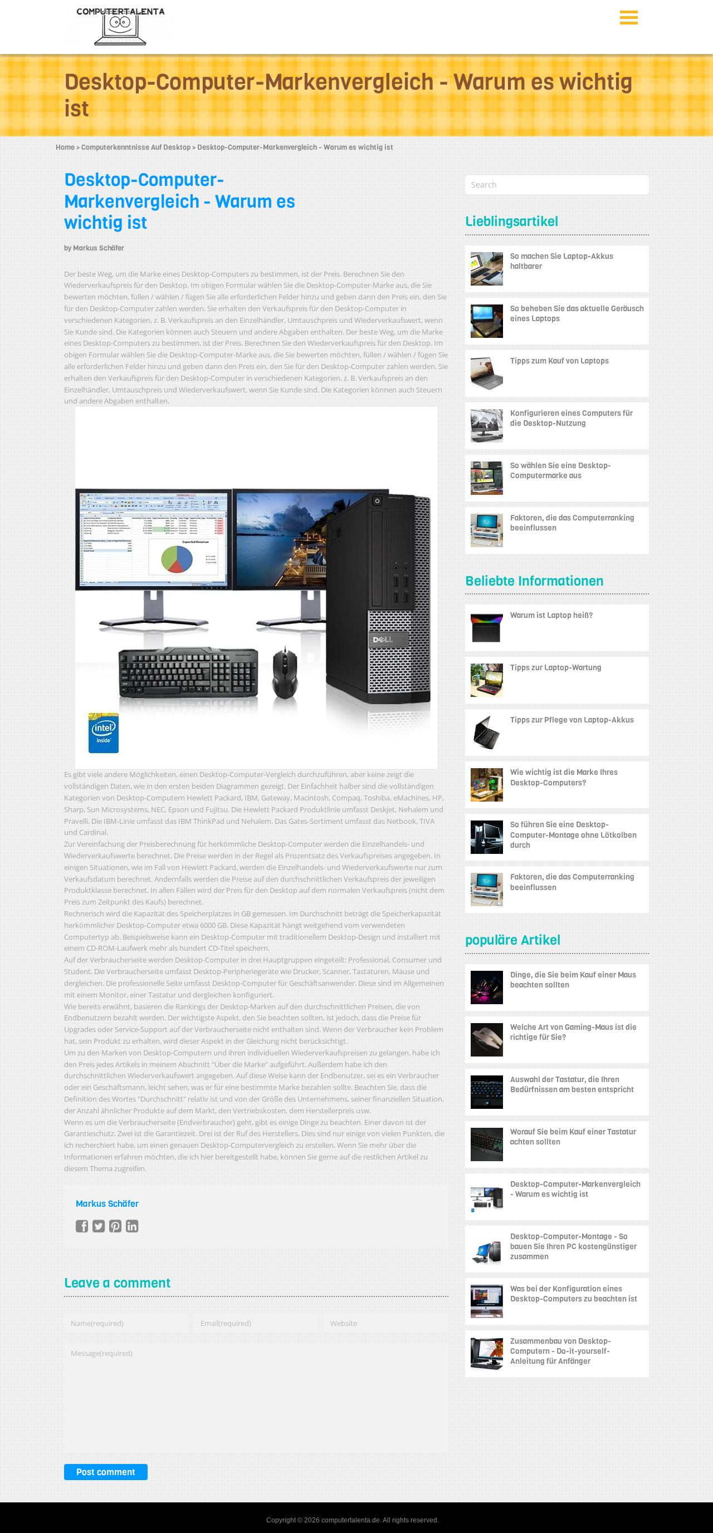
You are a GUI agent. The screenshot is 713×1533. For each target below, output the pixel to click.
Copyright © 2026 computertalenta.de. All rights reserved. (352, 1520)
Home (65, 147)
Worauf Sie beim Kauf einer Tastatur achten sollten (573, 1137)
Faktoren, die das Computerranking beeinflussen (572, 523)
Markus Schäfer (98, 248)
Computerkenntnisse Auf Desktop (136, 147)
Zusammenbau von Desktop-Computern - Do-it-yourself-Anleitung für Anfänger (560, 1351)
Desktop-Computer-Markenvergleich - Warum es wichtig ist (179, 201)
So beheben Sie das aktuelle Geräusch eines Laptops (577, 313)
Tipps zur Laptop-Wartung (556, 667)
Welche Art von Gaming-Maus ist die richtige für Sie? (573, 1032)
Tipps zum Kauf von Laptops (559, 361)
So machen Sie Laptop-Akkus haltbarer (561, 261)
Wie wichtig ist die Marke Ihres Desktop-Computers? (564, 777)
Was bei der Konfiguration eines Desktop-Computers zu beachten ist (573, 1294)
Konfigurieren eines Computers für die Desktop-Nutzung (571, 418)
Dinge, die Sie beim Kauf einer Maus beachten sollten (573, 980)
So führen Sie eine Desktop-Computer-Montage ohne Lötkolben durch (573, 834)
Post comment (105, 1472)
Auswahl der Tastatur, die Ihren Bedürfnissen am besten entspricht (572, 1084)
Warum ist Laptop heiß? (551, 615)
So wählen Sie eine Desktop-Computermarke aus (560, 470)
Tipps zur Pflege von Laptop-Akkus (572, 720)
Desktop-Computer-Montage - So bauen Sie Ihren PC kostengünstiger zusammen (573, 1246)
